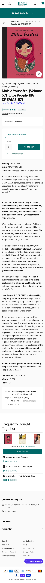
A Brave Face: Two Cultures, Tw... (20, 476)
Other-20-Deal (16, 401)
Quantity (8, 141)
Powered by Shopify (30, 579)
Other (26, 398)
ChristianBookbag (19, 579)
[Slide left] (3, 13)
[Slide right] (41, 13)
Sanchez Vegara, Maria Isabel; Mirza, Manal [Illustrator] (20, 85)
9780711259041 (16, 398)
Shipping (5, 113)
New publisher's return (16, 135)
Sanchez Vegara (29, 401)
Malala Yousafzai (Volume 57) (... (20, 457)
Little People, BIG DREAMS (13, 103)
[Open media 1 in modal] (22, 52)
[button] (3, 4)
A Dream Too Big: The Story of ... (20, 466)
